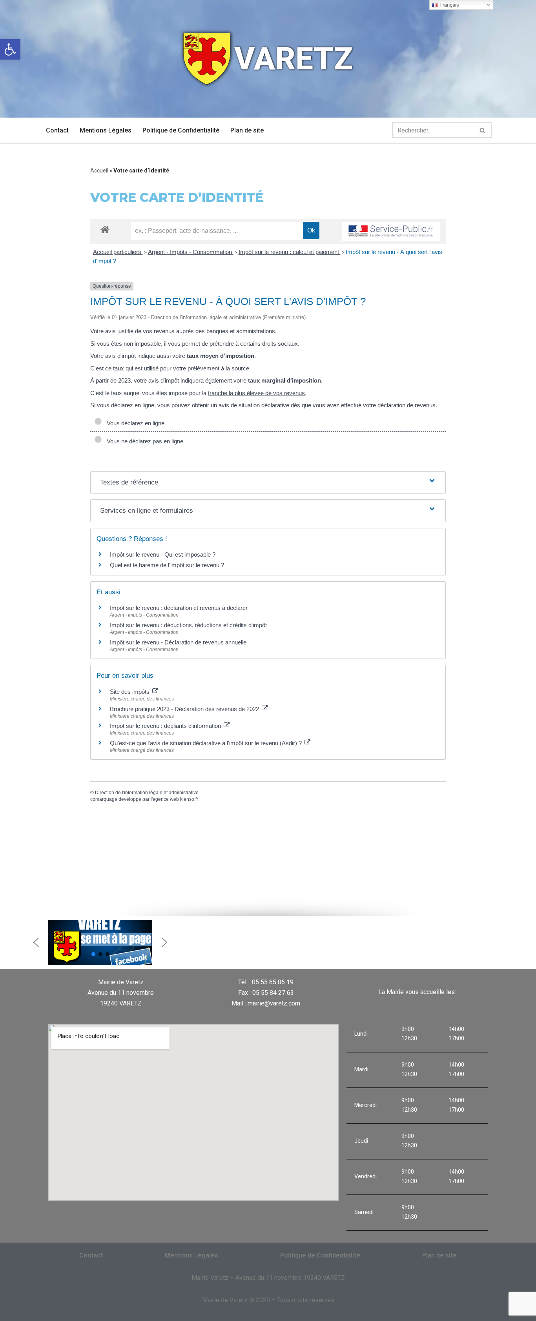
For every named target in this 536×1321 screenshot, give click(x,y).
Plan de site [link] (247, 130)
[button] (36, 942)
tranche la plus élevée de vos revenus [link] (256, 393)
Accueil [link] (99, 170)
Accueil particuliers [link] (118, 252)
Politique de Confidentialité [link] (180, 130)
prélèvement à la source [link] (218, 368)
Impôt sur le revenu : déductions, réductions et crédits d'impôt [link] (188, 625)
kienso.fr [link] (189, 799)
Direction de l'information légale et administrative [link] (147, 792)
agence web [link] (166, 799)
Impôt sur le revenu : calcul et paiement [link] (290, 252)
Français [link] (448, 5)
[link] (10, 49)
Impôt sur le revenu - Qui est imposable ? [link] (162, 554)
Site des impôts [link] (130, 691)
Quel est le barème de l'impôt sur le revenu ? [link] (167, 565)
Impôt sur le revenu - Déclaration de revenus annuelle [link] (178, 642)
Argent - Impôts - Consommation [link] (190, 252)
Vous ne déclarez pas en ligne (143, 441)
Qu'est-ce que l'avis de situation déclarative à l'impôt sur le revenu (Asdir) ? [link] (206, 743)
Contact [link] (57, 130)
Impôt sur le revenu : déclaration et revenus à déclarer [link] (179, 607)
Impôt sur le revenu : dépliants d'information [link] (166, 725)
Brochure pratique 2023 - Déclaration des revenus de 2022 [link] (185, 709)
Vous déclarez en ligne (134, 423)
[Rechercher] (483, 130)
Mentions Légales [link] (105, 130)
